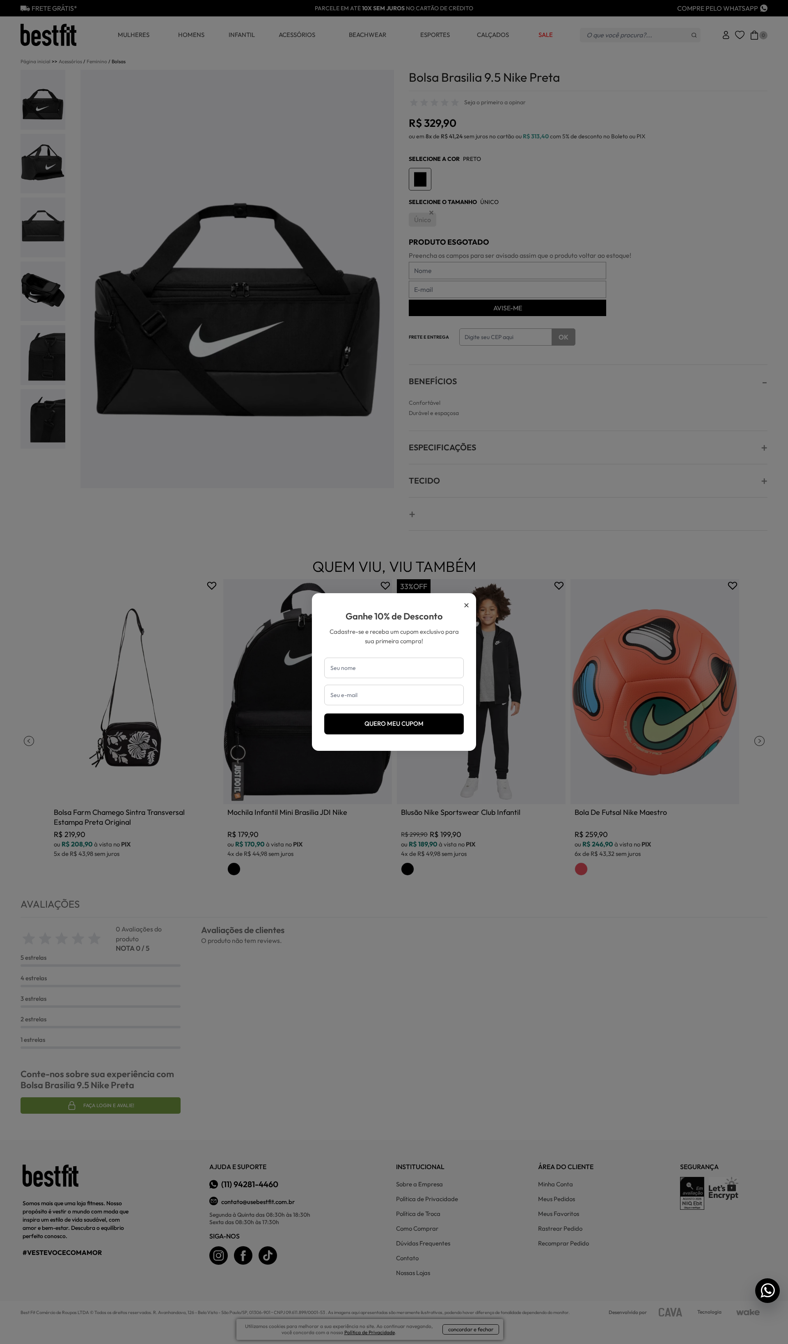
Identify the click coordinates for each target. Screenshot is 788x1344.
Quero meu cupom (394, 723)
